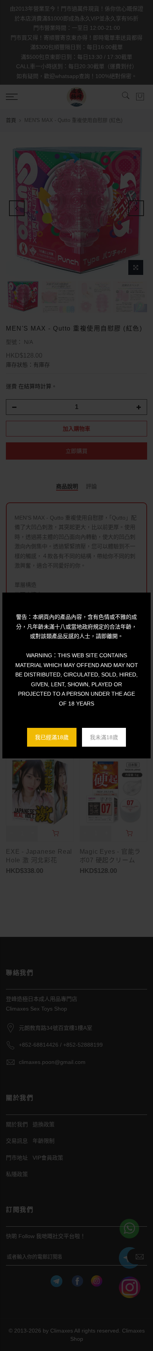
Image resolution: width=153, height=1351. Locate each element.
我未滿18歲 (104, 737)
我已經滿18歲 (52, 737)
